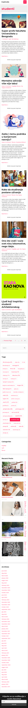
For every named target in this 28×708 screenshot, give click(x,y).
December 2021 (6, 631)
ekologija (15, 365)
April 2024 (4, 597)
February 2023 (5, 619)
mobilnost (14, 395)
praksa (13, 405)
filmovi (12, 368)
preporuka (7, 409)
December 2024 (6, 587)
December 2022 (6, 621)
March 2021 (5, 650)
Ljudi (10, 39)
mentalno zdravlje (18, 392)
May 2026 (4, 573)
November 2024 (6, 590)
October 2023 (5, 607)
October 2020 (5, 662)
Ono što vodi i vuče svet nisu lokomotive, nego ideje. (14, 244)
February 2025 (5, 585)
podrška (5, 405)
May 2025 (4, 583)
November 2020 (6, 660)
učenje (5, 426)
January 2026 (5, 578)
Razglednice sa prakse (25, 546)
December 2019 (6, 686)
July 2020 (4, 669)
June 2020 (4, 672)
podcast (14, 402)
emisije (5, 368)
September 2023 (6, 609)
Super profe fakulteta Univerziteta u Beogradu (14, 34)
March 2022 (5, 626)
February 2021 (5, 653)
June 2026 (4, 571)
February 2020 (5, 682)
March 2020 (5, 679)
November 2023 (6, 604)
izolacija (13, 378)
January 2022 (5, 628)
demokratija (6, 365)
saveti (18, 416)
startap (5, 419)
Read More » (5, 56)
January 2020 (5, 684)
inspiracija (15, 372)
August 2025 (5, 580)
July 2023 (4, 612)
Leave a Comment (6, 86)
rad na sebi (15, 412)
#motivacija (7, 362)
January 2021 (5, 655)
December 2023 (6, 602)
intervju (6, 375)
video (21, 426)
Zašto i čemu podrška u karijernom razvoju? (14, 137)
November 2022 (6, 624)
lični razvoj (7, 389)
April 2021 (4, 648)
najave (5, 398)
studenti (15, 419)
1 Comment (5, 39)
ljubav (16, 389)
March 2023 (5, 616)
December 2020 (6, 657)
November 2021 (6, 633)
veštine (13, 426)
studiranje (7, 423)
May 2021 (4, 645)
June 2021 (4, 643)
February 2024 (5, 599)
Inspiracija (5, 2)
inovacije (6, 372)
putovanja (6, 412)
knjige (20, 385)
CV (23, 362)
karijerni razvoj (8, 382)
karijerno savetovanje (9, 385)
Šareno (18, 86)
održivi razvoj (15, 398)
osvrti (6, 402)
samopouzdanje (7, 416)
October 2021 (5, 636)
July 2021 (4, 641)
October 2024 (5, 592)
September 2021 (6, 638)
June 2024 (4, 595)
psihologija (19, 409)
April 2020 (4, 677)
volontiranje (16, 429)
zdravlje (5, 433)
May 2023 (4, 614)
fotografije (21, 368)
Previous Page (7, 340)
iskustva (16, 375)
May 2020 (4, 674)
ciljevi (17, 362)
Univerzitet (16, 423)
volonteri (6, 429)
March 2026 (5, 575)
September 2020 (6, 665)
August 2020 (5, 667)
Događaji (14, 86)
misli (5, 395)
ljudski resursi (7, 392)
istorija (5, 378)
